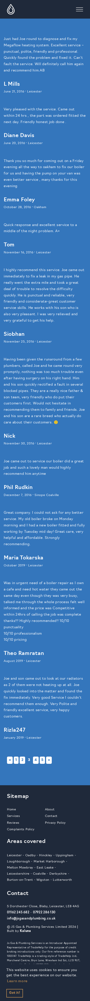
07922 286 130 (44, 912)
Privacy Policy (55, 823)
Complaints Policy (20, 829)
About (50, 809)
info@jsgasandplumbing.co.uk (31, 918)
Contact (51, 816)
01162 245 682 (18, 912)
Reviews (13, 823)
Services (13, 816)
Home (11, 809)
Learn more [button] (17, 981)
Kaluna (25, 931)
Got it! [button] (14, 993)
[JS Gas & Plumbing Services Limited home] (11, 9)
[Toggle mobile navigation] (79, 9)
